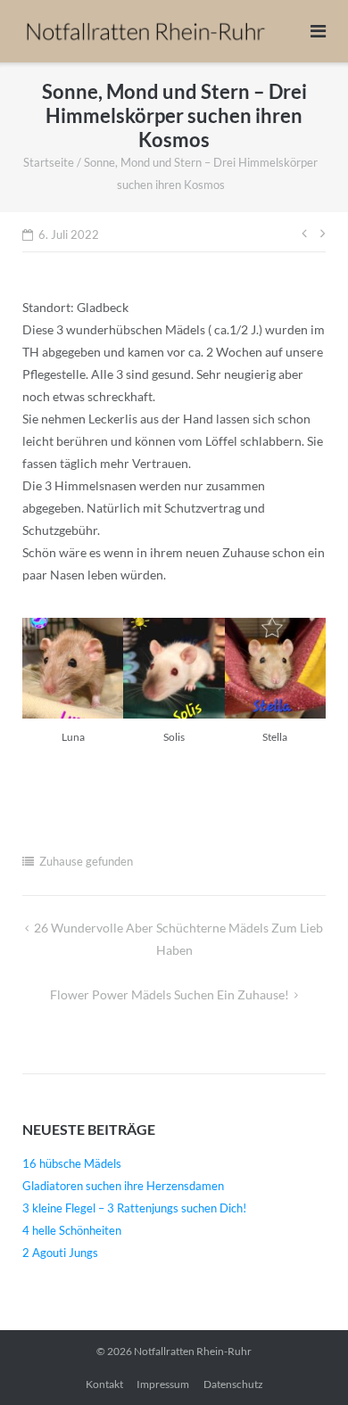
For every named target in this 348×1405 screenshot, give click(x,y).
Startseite (48, 162)
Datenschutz (233, 1384)
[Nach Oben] (304, 1362)
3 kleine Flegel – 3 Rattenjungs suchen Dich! (134, 1208)
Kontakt (104, 1384)
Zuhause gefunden (86, 861)
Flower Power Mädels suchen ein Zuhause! (169, 994)
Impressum (163, 1384)
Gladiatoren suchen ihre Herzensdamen (123, 1186)
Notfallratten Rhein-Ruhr (193, 1351)
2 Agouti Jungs (60, 1252)
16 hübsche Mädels (71, 1163)
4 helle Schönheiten (71, 1230)
